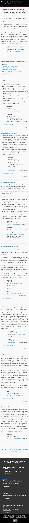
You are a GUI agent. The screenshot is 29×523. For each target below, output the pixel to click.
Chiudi (15, 520)
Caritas (5, 64)
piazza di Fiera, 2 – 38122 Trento (18, 229)
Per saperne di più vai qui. (7, 173)
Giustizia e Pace (7, 74)
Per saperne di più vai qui (7, 124)
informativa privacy (22, 518)
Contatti (7, 474)
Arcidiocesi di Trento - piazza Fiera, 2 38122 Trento (14, 462)
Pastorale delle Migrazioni (10, 69)
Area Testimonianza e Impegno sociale (13, 468)
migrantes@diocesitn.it (15, 293)
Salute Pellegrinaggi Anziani (10, 66)
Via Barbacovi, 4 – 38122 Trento (18, 47)
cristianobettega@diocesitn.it (17, 334)
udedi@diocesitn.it (14, 341)
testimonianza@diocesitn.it (17, 46)
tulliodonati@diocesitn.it (16, 283)
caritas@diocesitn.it (14, 118)
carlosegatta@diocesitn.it (14, 161)
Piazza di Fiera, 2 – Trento (14, 170)
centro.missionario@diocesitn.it (17, 234)
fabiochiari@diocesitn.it (15, 111)
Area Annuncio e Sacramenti (12, 481)
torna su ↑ (25, 127)
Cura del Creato (7, 73)
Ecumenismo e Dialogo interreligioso (12, 71)
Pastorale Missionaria (8, 68)
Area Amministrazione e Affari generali (13, 506)
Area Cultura (7, 493)
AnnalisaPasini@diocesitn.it (14, 51)
